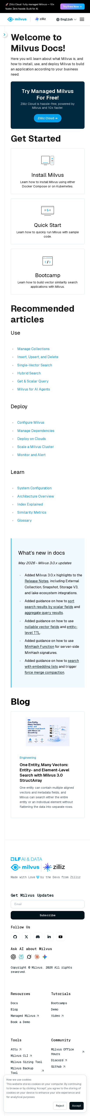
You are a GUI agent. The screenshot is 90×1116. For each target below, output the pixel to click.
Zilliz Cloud (46, 118)
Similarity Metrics (31, 512)
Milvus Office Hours (62, 1051)
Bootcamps (59, 1003)
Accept (76, 1106)
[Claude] (37, 957)
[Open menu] (82, 19)
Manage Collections (33, 349)
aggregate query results (44, 612)
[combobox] (66, 19)
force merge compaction (44, 672)
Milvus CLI (19, 1056)
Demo (54, 1009)
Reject (60, 1106)
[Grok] (29, 957)
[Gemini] (44, 957)
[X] (26, 936)
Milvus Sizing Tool (26, 1062)
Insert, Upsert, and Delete (37, 357)
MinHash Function (39, 646)
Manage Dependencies (35, 430)
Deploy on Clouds (31, 438)
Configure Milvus (30, 422)
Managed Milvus (23, 1016)
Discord (57, 1060)
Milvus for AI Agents (33, 389)
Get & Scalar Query (32, 381)
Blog (14, 1009)
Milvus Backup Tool (22, 1070)
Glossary (24, 520)
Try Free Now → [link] (72, 6)
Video (55, 1016)
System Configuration (34, 488)
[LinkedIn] (49, 936)
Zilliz (75, 877)
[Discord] (37, 936)
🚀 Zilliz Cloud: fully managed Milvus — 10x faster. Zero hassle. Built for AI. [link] (29, 6)
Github (56, 1066)
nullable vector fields (42, 627)
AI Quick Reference (26, 1028)
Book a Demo (20, 1022)
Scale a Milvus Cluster (35, 447)
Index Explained (30, 504)
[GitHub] (15, 936)
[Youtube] (60, 936)
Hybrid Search (29, 373)
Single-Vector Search (34, 365)
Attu (14, 1049)
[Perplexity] (21, 957)
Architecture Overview (35, 496)
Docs (14, 1003)
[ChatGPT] (13, 957)
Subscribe (47, 915)
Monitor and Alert (31, 455)
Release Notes (36, 581)
